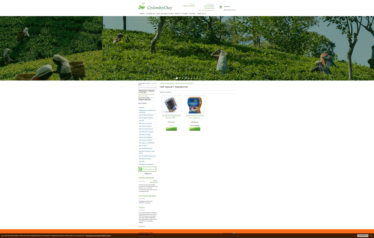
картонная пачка (143, 96)
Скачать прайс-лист (149, 169)
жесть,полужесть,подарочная (146, 94)
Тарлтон (142, 207)
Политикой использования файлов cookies (98, 235)
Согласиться (362, 235)
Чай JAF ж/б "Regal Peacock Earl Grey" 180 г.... (171, 117)
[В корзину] (171, 129)
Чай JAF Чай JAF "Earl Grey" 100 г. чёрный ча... (194, 117)
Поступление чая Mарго (147, 196)
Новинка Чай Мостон (146, 177)
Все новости (141, 226)
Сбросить (151, 91)
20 (153, 97)
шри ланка (154, 83)
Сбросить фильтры (144, 99)
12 (151, 97)
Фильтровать (143, 91)
